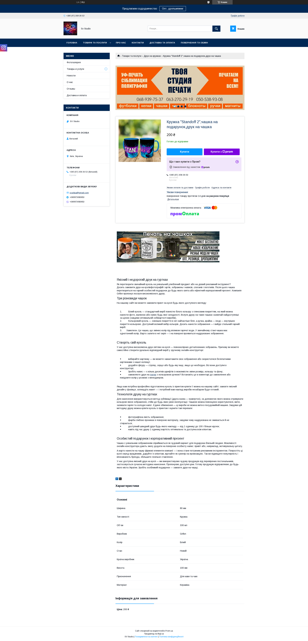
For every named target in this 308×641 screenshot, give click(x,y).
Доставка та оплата (162, 42)
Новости (71, 75)
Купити (184, 151)
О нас (70, 82)
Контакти (138, 42)
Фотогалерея (74, 62)
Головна (71, 42)
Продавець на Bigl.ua (154, 634)
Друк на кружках (152, 56)
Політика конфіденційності (171, 637)
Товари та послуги (95, 42)
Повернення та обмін (194, 42)
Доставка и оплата (77, 95)
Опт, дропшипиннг (172, 8)
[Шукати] (216, 29)
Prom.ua (169, 631)
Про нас (121, 42)
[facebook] (117, 479)
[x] (120, 479)
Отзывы (71, 88)
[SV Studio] (70, 34)
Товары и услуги (75, 69)
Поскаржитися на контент (146, 637)
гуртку (153, 374)
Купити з (216, 151)
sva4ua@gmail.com (79, 192)
